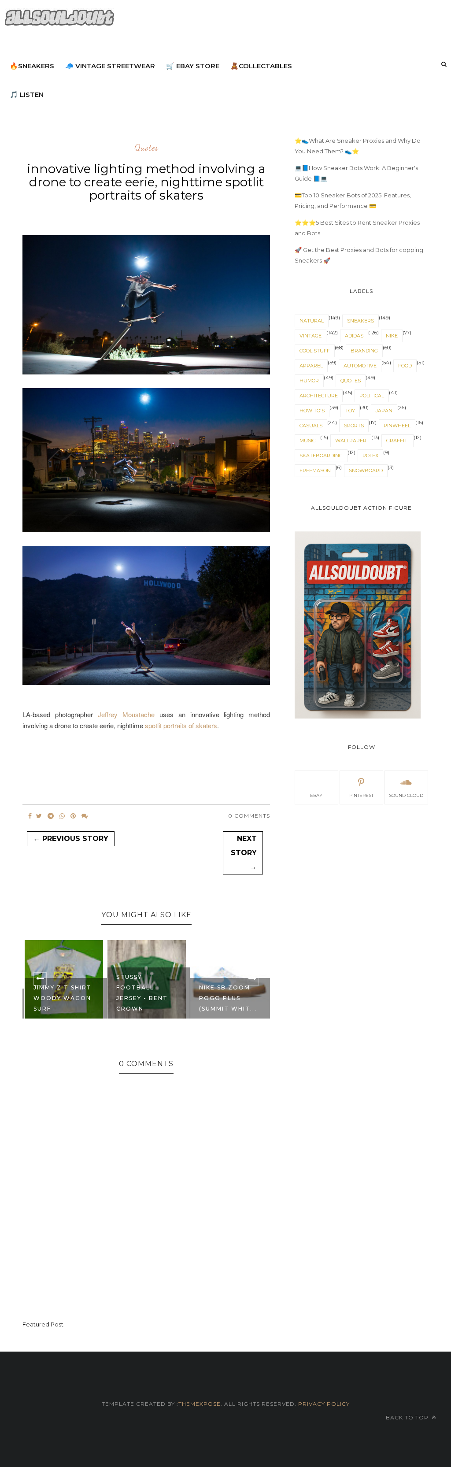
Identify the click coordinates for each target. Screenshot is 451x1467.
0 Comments (249, 815)
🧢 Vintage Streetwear (110, 66)
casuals (310, 425)
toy (350, 411)
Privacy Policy (323, 1403)
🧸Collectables (261, 66)
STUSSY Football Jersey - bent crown (142, 993)
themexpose (199, 1403)
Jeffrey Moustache (126, 714)
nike (392, 336)
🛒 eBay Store (192, 66)
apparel (311, 366)
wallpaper (350, 440)
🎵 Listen (27, 94)
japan (384, 411)
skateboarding (321, 455)
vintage (310, 336)
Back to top (408, 1417)
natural (311, 321)
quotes (146, 148)
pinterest (361, 795)
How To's (312, 411)
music (307, 440)
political (371, 396)
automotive (360, 366)
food (405, 366)
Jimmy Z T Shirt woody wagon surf (62, 998)
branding (364, 351)
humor (309, 381)
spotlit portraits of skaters (181, 725)
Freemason (315, 470)
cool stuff (314, 351)
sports (354, 425)
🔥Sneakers (32, 66)
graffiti (397, 440)
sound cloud (406, 795)
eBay (316, 795)
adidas (354, 336)
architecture (318, 396)
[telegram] (51, 816)
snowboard (366, 470)
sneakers (360, 321)
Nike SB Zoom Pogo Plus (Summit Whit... (228, 998)
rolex (370, 455)
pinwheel (397, 425)
